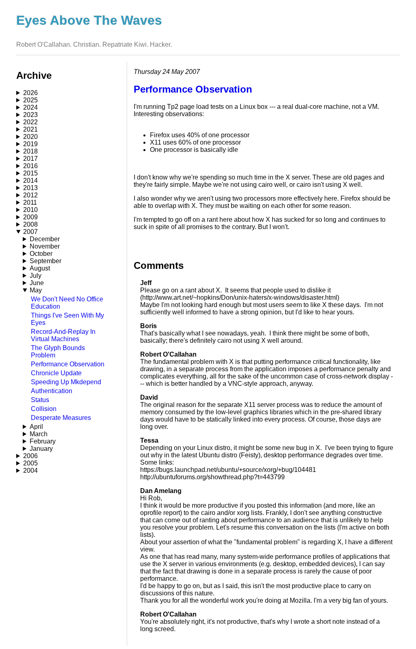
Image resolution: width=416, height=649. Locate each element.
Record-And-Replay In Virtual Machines (63, 335)
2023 (30, 114)
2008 (30, 224)
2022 (30, 122)
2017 (30, 158)
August (40, 268)
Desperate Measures (61, 417)
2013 (30, 187)
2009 (30, 217)
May (36, 290)
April (36, 426)
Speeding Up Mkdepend (66, 382)
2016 (30, 165)
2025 (30, 100)
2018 (30, 151)
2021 (30, 129)
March (39, 434)
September (45, 260)
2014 (30, 180)
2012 (30, 195)
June (37, 282)
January (41, 448)
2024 (30, 107)
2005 (30, 463)
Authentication (51, 390)
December (45, 239)
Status (40, 399)
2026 (30, 92)
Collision (43, 408)
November (45, 246)
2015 (30, 173)
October (41, 253)
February (43, 441)
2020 (30, 136)
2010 (30, 209)
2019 (30, 144)
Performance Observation (67, 364)
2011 (30, 202)
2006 (30, 455)
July (35, 275)
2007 (30, 231)
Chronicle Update (56, 373)
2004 (30, 470)
